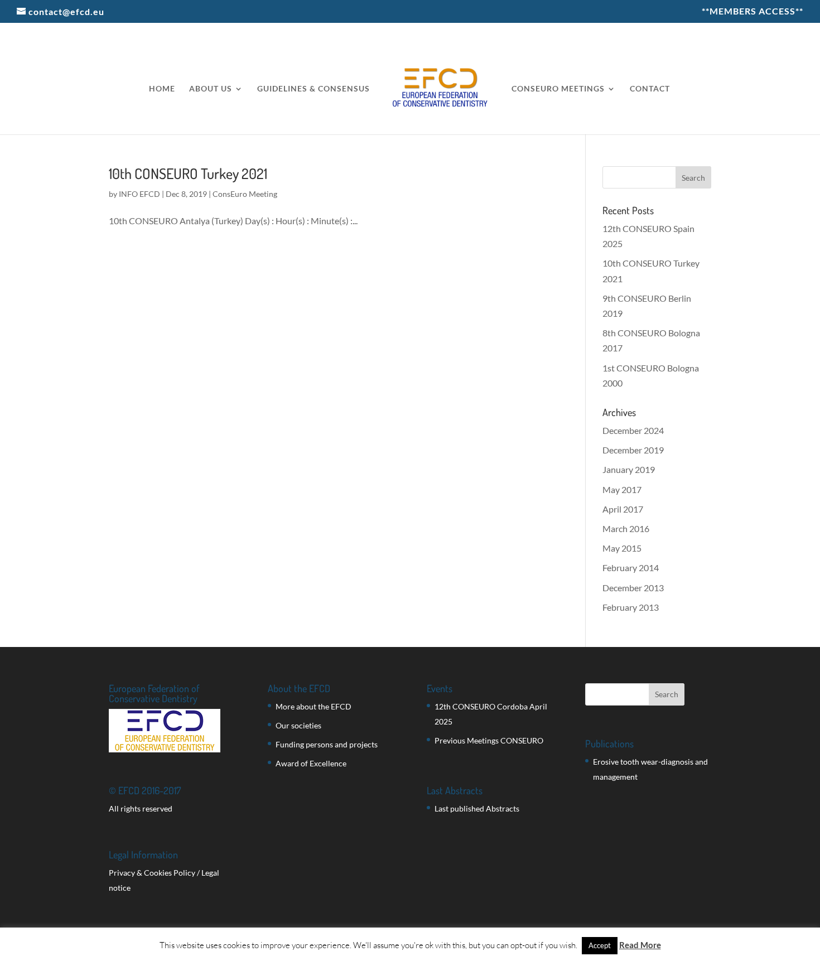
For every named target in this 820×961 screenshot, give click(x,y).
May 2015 (621, 548)
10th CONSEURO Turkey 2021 (188, 173)
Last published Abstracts (477, 808)
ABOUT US (210, 89)
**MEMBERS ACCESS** (752, 11)
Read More (640, 945)
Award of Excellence (311, 763)
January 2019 (628, 469)
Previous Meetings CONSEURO (489, 740)
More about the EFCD (313, 706)
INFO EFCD (139, 194)
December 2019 (633, 450)
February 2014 (630, 567)
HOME (162, 89)
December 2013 (633, 587)
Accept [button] (600, 945)
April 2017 (622, 509)
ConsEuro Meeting (245, 194)
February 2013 (630, 607)
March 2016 (625, 528)
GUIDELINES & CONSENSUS (313, 89)
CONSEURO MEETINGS (558, 89)
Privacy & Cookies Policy (152, 872)
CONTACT (650, 89)
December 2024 (633, 430)
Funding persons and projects (327, 744)
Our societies (298, 725)
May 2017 (621, 489)
